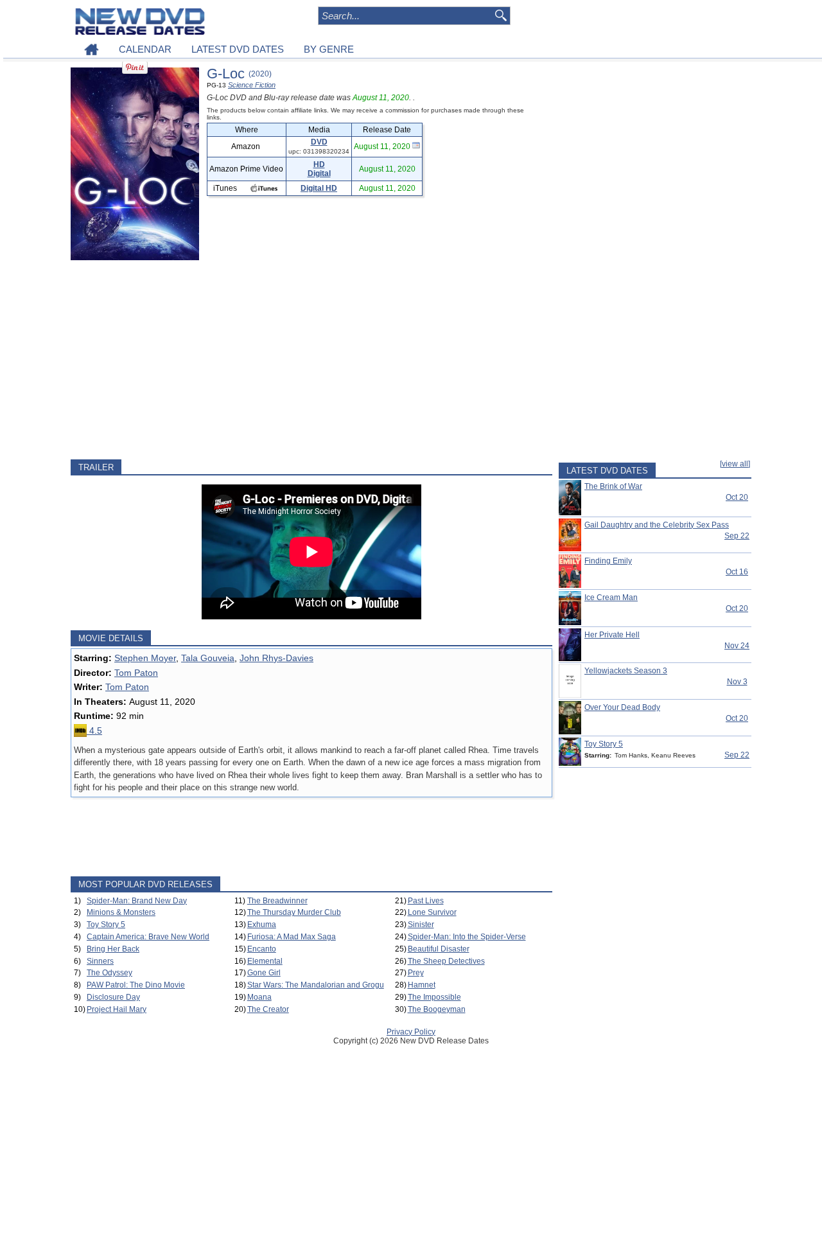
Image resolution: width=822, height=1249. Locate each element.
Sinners (100, 961)
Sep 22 (736, 535)
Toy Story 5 (106, 924)
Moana (259, 997)
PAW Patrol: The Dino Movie (136, 984)
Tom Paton (136, 673)
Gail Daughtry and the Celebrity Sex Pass (656, 524)
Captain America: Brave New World (148, 936)
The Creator (268, 1009)
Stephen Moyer (145, 658)
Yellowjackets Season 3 (625, 670)
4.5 (94, 730)
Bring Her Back (113, 948)
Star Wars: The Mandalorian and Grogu (315, 984)
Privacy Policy (411, 1031)
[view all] (735, 463)
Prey (416, 972)
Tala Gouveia (207, 658)
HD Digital (319, 169)
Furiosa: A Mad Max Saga (291, 936)
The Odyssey (109, 972)
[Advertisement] (311, 360)
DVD (319, 141)
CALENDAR (145, 49)
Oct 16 (737, 571)
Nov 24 (736, 645)
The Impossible (434, 997)
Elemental (265, 961)
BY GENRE (329, 49)
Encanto (261, 948)
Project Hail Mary (116, 1009)
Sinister (421, 924)
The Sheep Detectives (446, 961)
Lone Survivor (432, 912)
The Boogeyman (437, 1009)
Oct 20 (737, 497)
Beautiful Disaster (438, 948)
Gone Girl (264, 972)
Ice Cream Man (611, 597)
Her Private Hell (612, 634)
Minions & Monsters (121, 912)
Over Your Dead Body (622, 707)
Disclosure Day (113, 997)
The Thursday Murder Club (294, 912)
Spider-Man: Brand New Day (137, 900)
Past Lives (426, 900)
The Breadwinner (277, 900)
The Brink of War (613, 486)
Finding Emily (608, 560)
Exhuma (261, 924)
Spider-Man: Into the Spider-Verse (467, 936)
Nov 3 (737, 681)
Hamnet (421, 984)
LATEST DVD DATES (237, 49)
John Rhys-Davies (276, 658)
